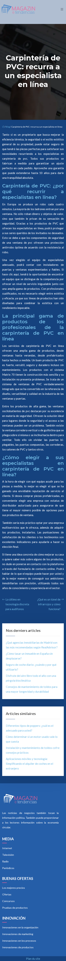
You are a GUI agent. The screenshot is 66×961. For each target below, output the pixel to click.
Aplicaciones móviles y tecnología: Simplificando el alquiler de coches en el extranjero (29, 763)
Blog (8, 127)
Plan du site (33, 958)
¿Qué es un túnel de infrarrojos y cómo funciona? (48, 604)
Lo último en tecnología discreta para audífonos (17, 604)
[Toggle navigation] (62, 9)
